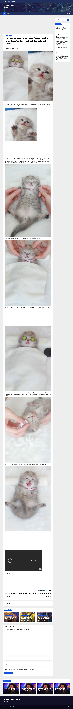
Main (8, 13)
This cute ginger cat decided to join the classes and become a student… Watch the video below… (40, 595)
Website (5, 664)
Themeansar (21, 706)
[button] (67, 13)
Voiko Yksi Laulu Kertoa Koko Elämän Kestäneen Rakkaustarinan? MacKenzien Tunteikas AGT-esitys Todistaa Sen (61, 50)
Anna (9, 47)
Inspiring (10, 35)
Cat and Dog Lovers (11, 699)
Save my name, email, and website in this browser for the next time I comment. (20, 669)
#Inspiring (18, 48)
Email (5, 659)
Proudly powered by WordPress (8, 706)
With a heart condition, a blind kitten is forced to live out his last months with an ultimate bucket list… (16, 595)
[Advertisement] (28, 25)
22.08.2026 (7, 691)
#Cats (14, 48)
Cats (7, 35)
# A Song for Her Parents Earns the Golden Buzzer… (27, 619)
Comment (6, 631)
